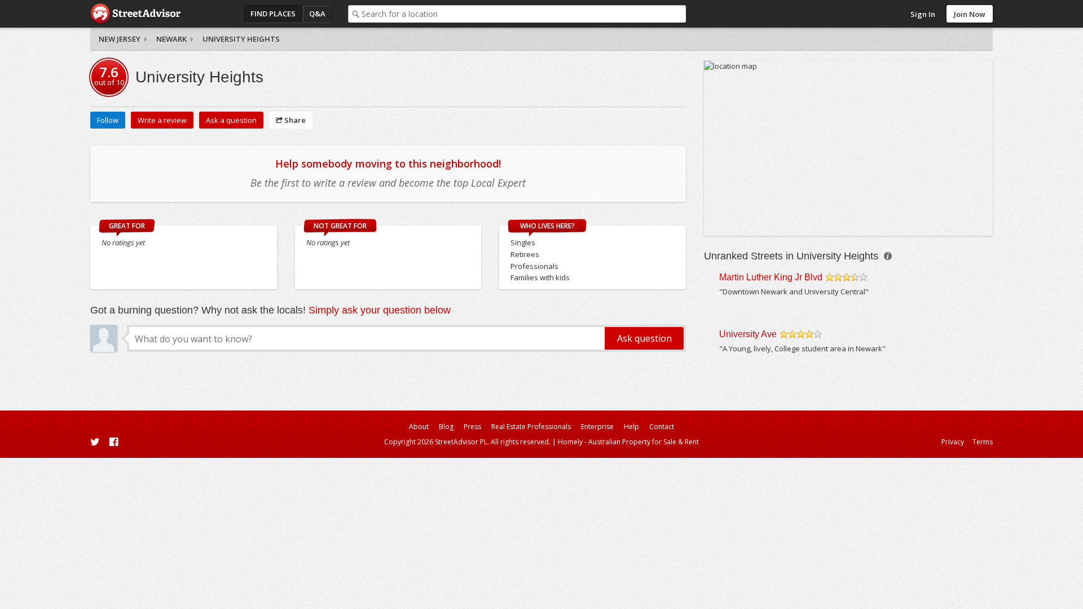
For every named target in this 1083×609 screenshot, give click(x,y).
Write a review (162, 120)
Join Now (969, 14)
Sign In (922, 14)
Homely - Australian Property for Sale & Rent (628, 442)
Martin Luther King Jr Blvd (770, 277)
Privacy (952, 442)
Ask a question (231, 120)
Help (631, 426)
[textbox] (524, 14)
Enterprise (597, 426)
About (419, 426)
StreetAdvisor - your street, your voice (135, 13)
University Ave (748, 334)
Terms (982, 442)
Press (472, 426)
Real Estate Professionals (531, 426)
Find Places (273, 13)
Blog (446, 426)
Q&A (317, 13)
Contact (661, 426)
